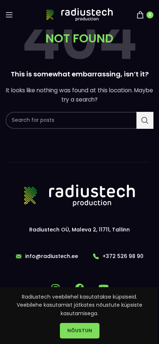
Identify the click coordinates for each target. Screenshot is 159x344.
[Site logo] (79, 14)
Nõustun (79, 330)
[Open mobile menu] (9, 14)
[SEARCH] (144, 120)
